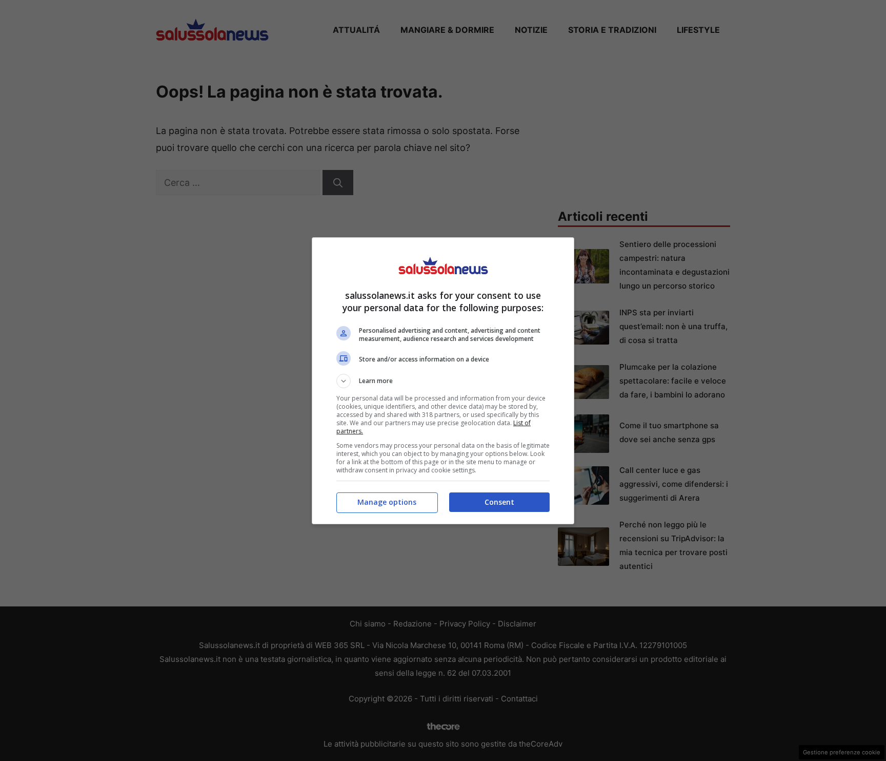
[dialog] (443, 380)
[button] (443, 381)
